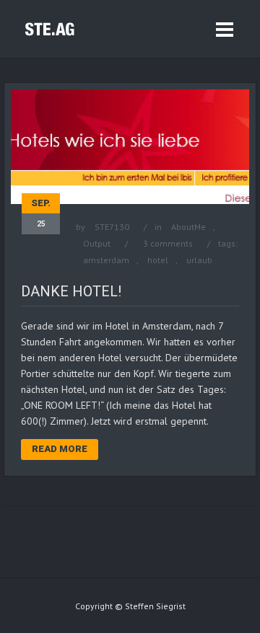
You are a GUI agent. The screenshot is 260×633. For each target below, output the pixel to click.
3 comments (168, 243)
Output (96, 243)
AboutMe (188, 226)
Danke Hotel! (71, 291)
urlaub (199, 259)
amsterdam (106, 259)
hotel (157, 259)
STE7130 (112, 226)
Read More (59, 448)
